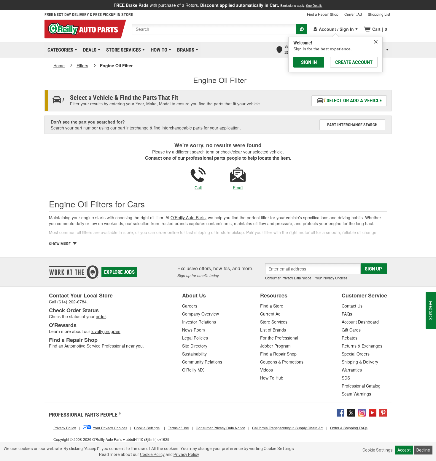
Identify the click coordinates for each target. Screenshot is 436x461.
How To (158, 50)
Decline (423, 450)
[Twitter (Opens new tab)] (351, 412)
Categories (59, 50)
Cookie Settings (377, 450)
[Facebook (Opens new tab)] (340, 412)
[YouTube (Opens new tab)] (372, 412)
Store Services (122, 50)
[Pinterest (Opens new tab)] (383, 412)
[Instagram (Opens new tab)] (362, 412)
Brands (184, 50)
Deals (88, 50)
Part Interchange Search (352, 124)
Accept (404, 450)
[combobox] (214, 29)
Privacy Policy (186, 454)
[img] (376, 42)
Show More (60, 243)
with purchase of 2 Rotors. (218, 5)
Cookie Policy (152, 454)
